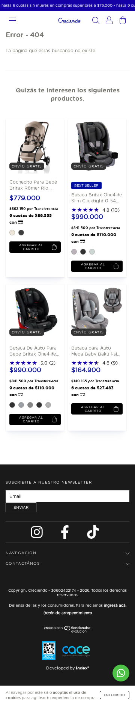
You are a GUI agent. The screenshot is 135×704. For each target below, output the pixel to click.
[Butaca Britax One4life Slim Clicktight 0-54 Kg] (95, 145)
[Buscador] (95, 21)
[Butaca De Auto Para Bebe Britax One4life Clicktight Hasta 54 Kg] (33, 312)
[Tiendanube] (67, 631)
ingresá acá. (115, 605)
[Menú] (12, 21)
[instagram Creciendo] (37, 534)
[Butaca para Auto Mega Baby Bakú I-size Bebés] (95, 312)
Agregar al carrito (31, 247)
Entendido (114, 695)
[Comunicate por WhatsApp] (120, 673)
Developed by (67, 668)
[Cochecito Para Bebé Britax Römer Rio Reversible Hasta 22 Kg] (33, 145)
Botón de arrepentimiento (68, 613)
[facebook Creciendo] (65, 534)
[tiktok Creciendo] (93, 534)
